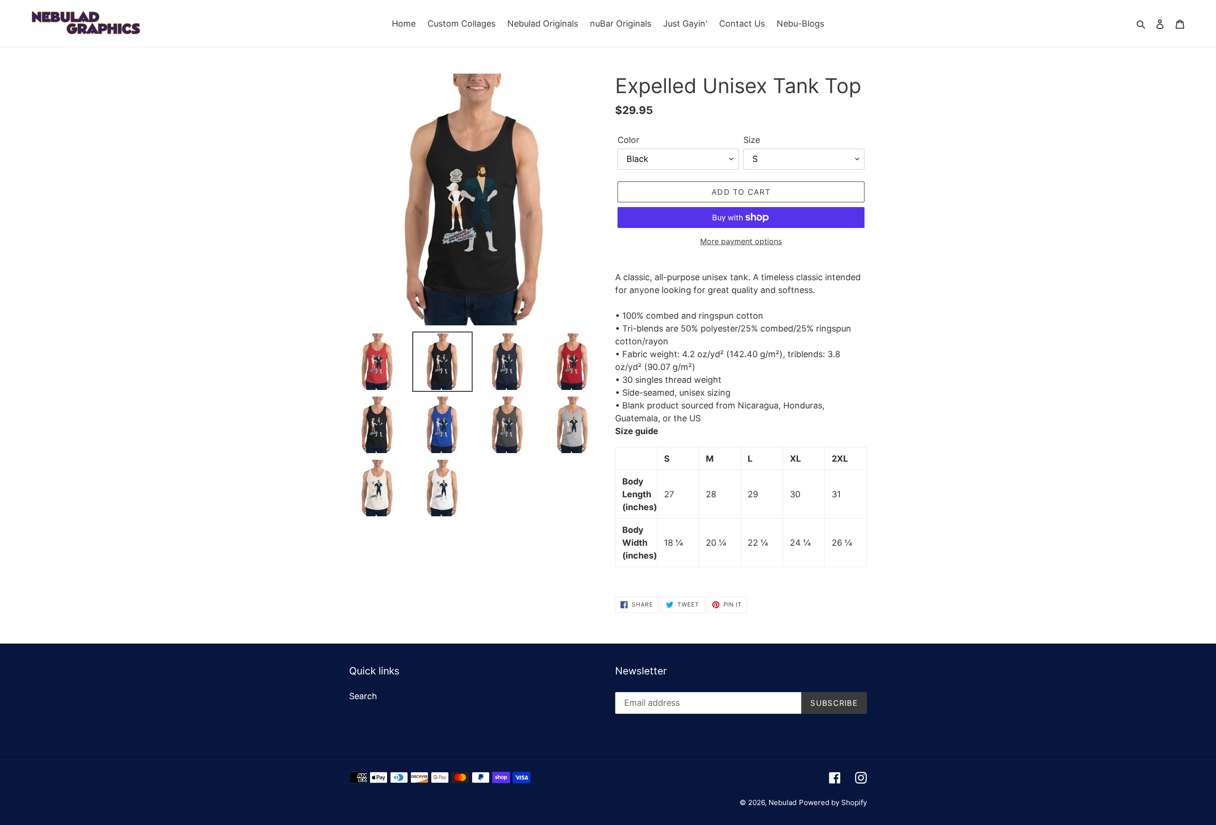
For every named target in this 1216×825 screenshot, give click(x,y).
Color (628, 140)
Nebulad (783, 802)
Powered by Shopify (833, 802)
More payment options (741, 241)
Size (751, 140)
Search (363, 696)
